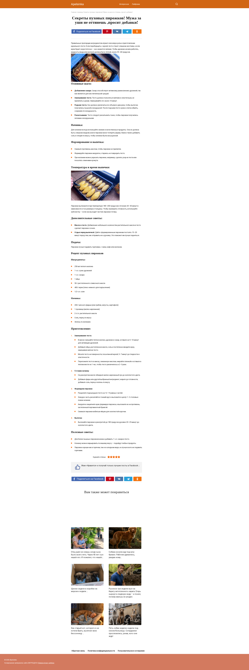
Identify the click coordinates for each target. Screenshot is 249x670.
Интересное (124, 4)
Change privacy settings (46, 663)
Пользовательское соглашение (131, 651)
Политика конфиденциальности (101, 651)
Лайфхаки (136, 4)
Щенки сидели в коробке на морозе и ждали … (84, 590)
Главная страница (77, 12)
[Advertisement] (106, 511)
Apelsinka (77, 4)
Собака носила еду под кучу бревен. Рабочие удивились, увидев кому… (122, 554)
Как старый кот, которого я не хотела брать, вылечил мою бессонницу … (85, 631)
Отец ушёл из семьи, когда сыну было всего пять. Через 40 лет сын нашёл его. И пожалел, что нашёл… (87, 554)
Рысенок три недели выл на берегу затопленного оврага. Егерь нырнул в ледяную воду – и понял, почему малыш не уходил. (125, 593)
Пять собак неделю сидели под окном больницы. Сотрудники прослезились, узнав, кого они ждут (123, 632)
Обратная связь (78, 651)
